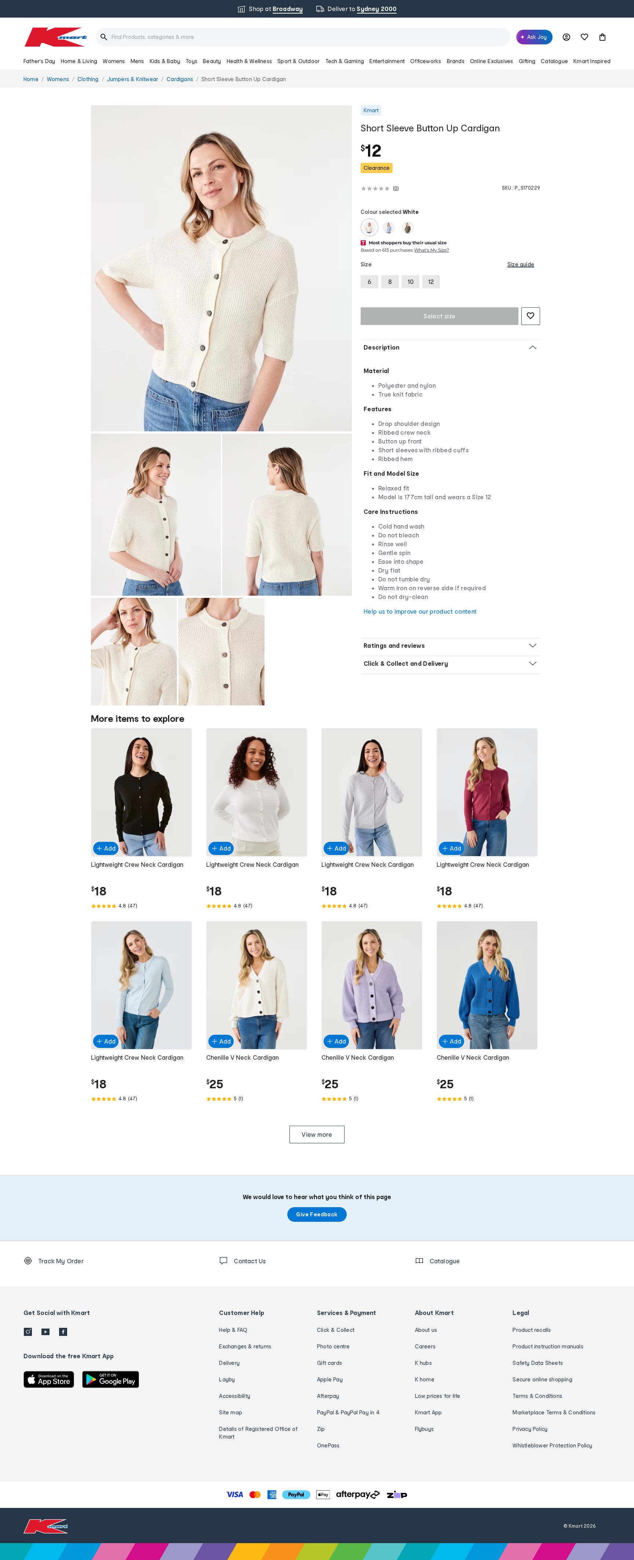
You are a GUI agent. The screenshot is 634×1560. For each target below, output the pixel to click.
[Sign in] (566, 37)
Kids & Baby (165, 61)
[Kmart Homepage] (55, 37)
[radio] (221, 268)
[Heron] (388, 227)
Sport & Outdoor (298, 61)
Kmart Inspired (592, 61)
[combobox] (303, 37)
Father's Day (39, 61)
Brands (455, 61)
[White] (369, 227)
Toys (191, 61)
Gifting (527, 61)
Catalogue (554, 61)
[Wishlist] (584, 37)
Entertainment (387, 61)
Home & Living (79, 61)
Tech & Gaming (344, 61)
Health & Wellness (249, 61)
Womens (114, 61)
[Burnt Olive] (407, 227)
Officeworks (425, 61)
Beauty (212, 61)
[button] (602, 37)
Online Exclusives (491, 61)
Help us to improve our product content (420, 611)
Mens (137, 61)
